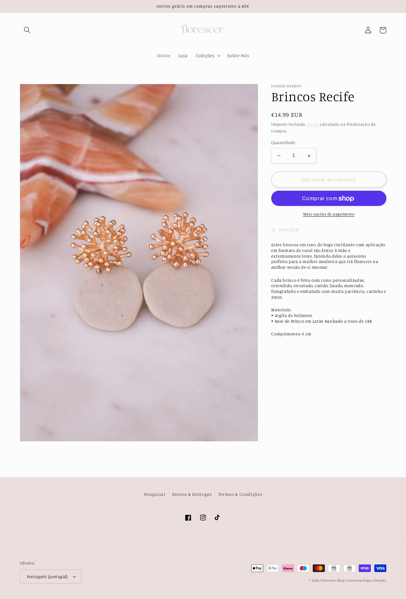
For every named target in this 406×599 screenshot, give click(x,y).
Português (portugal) (47, 576)
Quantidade (283, 142)
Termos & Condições (240, 494)
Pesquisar (155, 494)
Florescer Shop (333, 580)
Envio (312, 124)
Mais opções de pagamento (329, 214)
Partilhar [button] (289, 230)
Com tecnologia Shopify (366, 580)
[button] (27, 30)
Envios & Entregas (192, 494)
